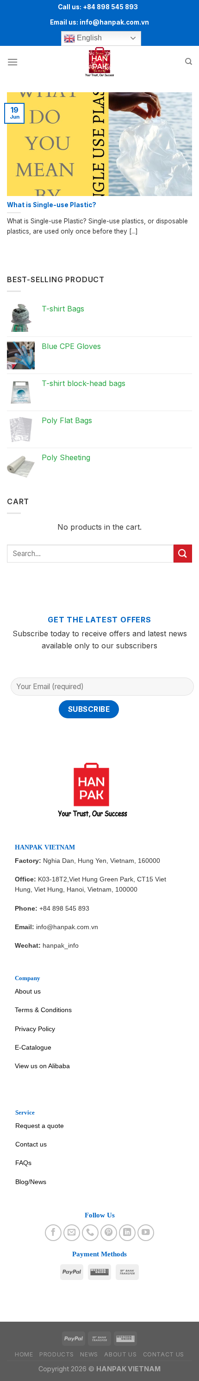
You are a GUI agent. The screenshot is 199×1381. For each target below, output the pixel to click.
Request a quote (39, 1125)
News (89, 1354)
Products (56, 1354)
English (88, 38)
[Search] (188, 61)
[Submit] (183, 554)
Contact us (31, 1144)
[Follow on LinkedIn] (127, 1232)
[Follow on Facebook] (53, 1232)
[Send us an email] (71, 1232)
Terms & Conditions (43, 1010)
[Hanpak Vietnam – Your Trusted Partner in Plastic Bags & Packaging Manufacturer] (99, 62)
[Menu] (12, 62)
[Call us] (90, 1232)
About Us (120, 1354)
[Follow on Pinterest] (108, 1232)
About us (28, 991)
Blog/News (30, 1181)
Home (24, 1354)
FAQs (23, 1162)
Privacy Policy (35, 1029)
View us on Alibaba (42, 1066)
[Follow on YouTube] (145, 1232)
